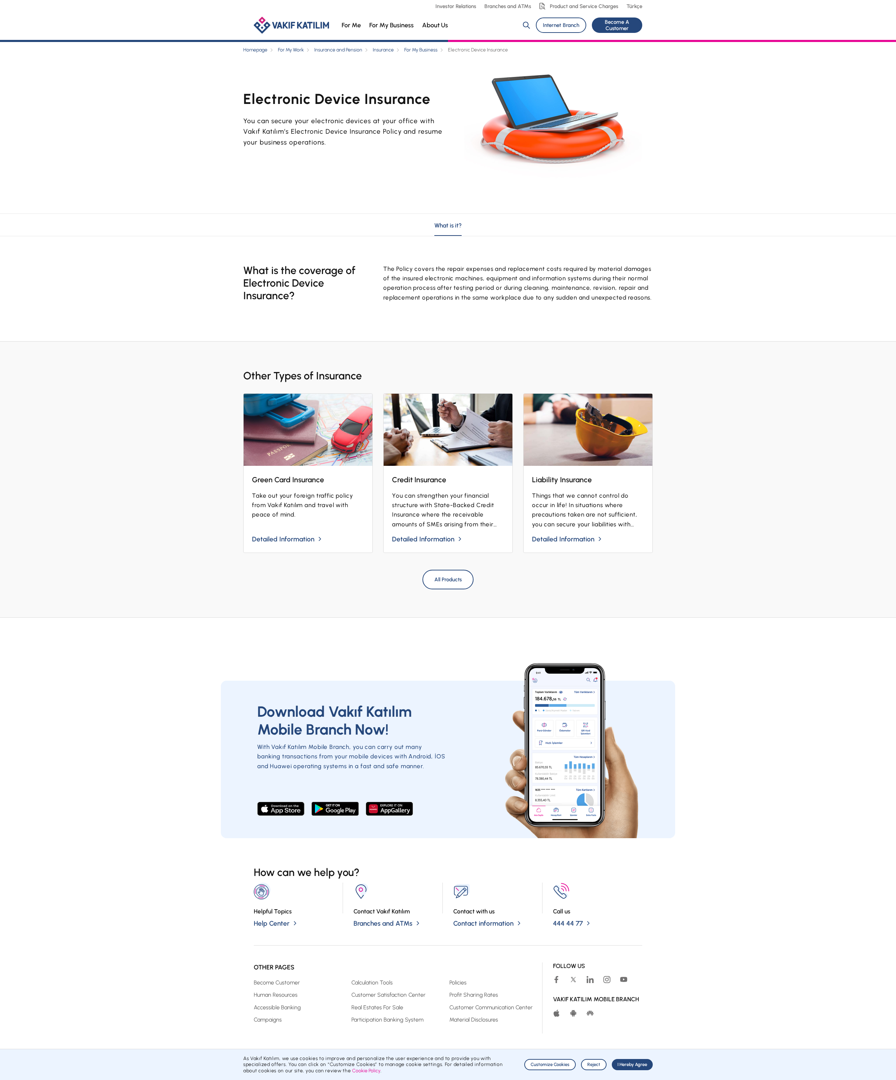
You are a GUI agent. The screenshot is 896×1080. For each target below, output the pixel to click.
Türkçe (634, 6)
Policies (458, 982)
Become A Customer (617, 25)
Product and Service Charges (584, 6)
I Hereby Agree (632, 1064)
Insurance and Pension (338, 50)
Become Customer (277, 982)
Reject (593, 1064)
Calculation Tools (372, 982)
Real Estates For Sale (377, 1007)
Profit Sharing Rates (473, 994)
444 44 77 (568, 923)
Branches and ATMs (507, 6)
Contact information (483, 923)
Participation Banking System (387, 1019)
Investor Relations (455, 6)
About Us (435, 25)
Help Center (271, 923)
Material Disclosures (473, 1019)
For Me (351, 25)
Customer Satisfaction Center (388, 994)
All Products (448, 579)
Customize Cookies (550, 1064)
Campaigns (268, 1019)
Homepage (255, 50)
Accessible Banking (277, 1007)
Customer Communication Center (491, 1007)
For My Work (291, 50)
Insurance (383, 50)
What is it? (448, 225)
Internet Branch (561, 25)
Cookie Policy (366, 1071)
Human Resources (276, 994)
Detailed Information (283, 539)
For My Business (391, 25)
